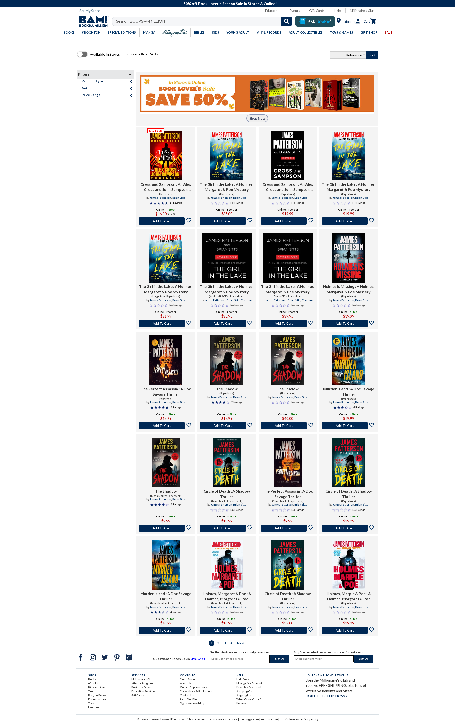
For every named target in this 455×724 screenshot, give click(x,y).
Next (241, 643)
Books (92, 679)
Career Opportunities (193, 687)
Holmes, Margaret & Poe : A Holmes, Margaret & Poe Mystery (227, 596)
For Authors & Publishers (196, 691)
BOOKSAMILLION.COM (222, 719)
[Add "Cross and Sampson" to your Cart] (166, 221)
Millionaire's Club (362, 11)
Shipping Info (244, 695)
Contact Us (187, 695)
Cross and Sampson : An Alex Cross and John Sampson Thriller (166, 187)
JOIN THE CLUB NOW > (327, 696)
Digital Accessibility (192, 703)
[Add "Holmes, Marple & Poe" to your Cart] (349, 630)
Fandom (93, 707)
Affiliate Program (142, 683)
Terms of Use (269, 719)
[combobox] (205, 21)
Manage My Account (249, 683)
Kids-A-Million (97, 687)
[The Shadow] (227, 360)
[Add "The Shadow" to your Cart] (227, 425)
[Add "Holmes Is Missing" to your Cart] (349, 323)
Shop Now (257, 118)
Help (337, 11)
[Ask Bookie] (315, 21)
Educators (272, 11)
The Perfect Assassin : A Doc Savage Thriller (166, 391)
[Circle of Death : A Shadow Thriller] (227, 462)
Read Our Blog (189, 699)
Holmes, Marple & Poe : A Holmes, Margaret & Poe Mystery (349, 596)
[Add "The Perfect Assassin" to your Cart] (166, 425)
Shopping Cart (245, 691)
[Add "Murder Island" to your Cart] (349, 425)
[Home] (92, 21)
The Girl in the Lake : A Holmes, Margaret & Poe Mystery (227, 187)
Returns (241, 703)
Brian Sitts (178, 197)
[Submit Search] (286, 21)
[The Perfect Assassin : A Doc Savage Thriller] (166, 360)
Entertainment (97, 699)
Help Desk (242, 679)
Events (295, 11)
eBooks (93, 683)
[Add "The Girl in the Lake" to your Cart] (227, 221)
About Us (185, 683)
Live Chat (198, 659)
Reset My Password (248, 687)
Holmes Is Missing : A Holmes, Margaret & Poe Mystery (348, 289)
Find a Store (187, 679)
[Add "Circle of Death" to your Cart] (227, 528)
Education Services (143, 691)
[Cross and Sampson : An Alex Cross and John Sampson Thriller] (165, 155)
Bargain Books (97, 695)
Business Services (143, 687)
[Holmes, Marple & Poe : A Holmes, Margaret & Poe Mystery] (348, 565)
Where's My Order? (248, 699)
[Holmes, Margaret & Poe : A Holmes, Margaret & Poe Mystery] (226, 565)
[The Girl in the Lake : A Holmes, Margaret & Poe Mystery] (227, 155)
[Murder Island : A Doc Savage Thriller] (348, 360)
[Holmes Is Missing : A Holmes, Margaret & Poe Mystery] (348, 258)
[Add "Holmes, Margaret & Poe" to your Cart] (227, 630)
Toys (91, 703)
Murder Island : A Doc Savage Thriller (348, 391)
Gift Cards (317, 11)
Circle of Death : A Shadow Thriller (227, 493)
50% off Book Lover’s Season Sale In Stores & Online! (230, 3)
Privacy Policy (309, 719)
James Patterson (160, 197)
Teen (91, 691)
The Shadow (227, 389)
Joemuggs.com (249, 719)
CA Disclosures (289, 719)
